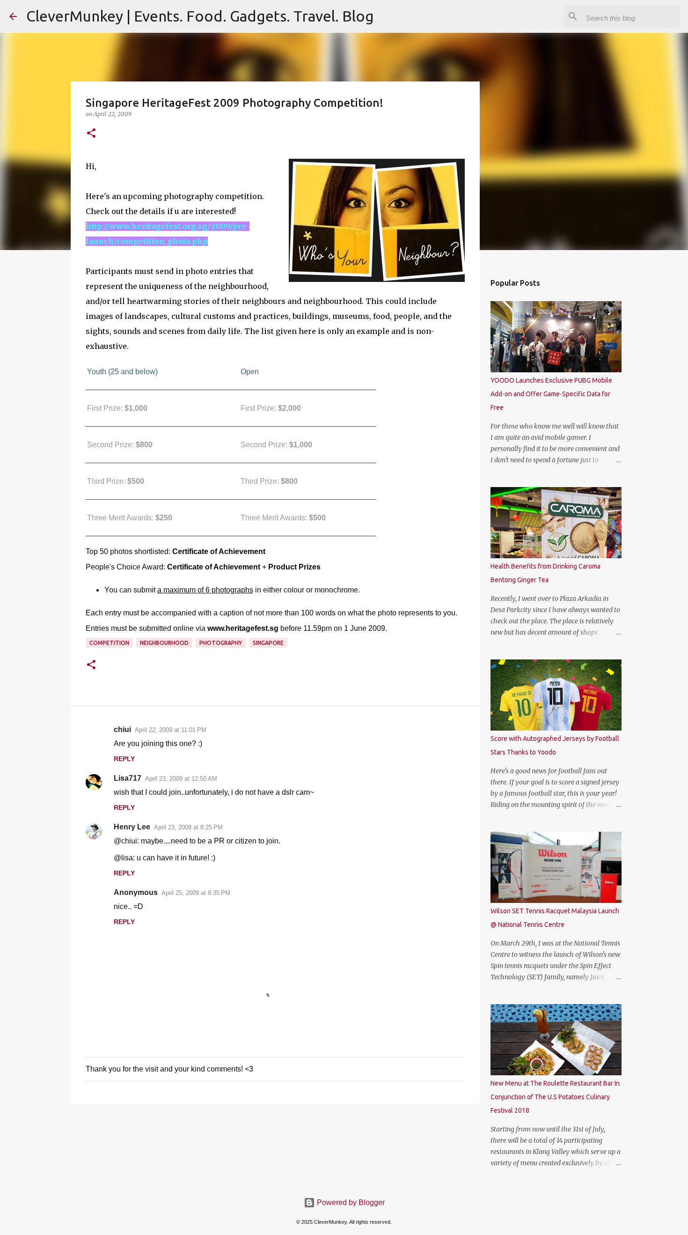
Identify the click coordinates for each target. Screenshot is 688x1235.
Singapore (268, 643)
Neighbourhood (164, 643)
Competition (109, 643)
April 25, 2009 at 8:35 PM (195, 892)
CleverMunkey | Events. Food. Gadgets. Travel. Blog (200, 15)
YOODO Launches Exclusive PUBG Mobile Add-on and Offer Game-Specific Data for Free (551, 394)
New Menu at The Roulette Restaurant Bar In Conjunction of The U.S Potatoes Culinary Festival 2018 (555, 1097)
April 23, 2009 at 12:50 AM (181, 778)
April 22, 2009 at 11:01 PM (170, 729)
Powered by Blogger (350, 1202)
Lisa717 (127, 778)
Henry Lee (132, 827)
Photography (220, 643)
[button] (91, 133)
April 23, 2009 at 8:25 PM (188, 827)
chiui (122, 729)
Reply (124, 758)
